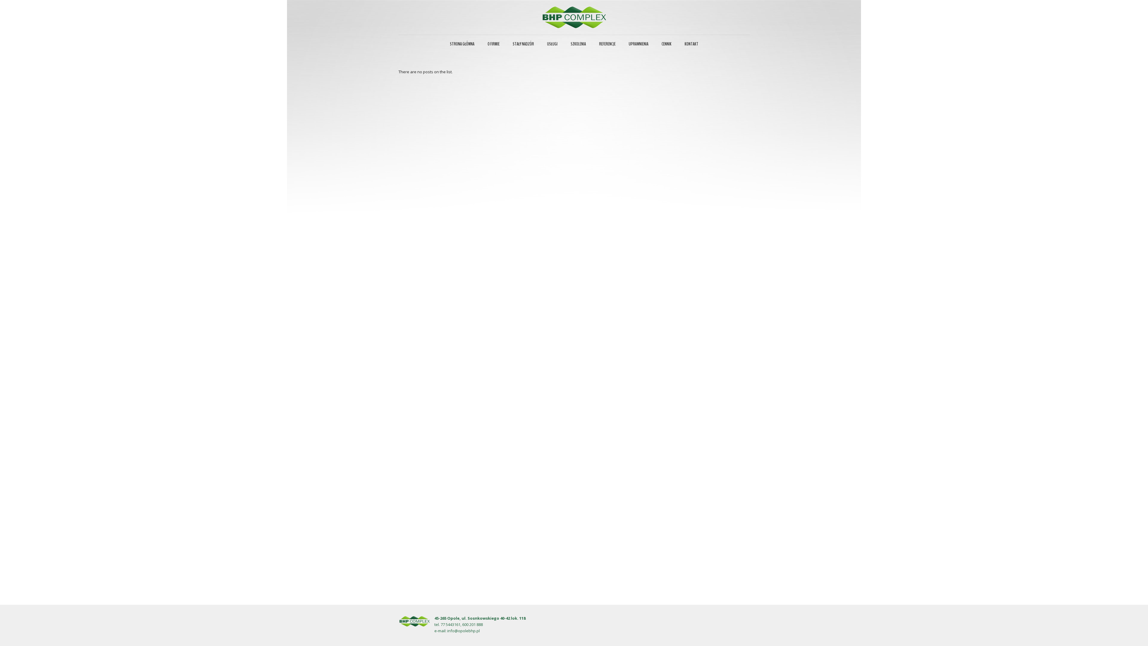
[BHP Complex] (574, 17)
